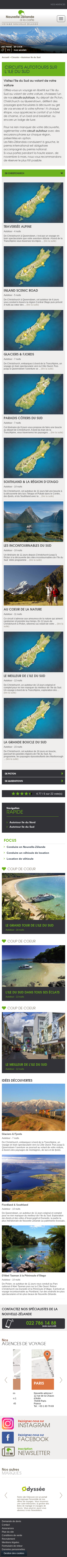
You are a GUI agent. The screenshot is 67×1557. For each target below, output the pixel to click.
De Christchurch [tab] (14, 173)
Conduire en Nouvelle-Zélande (26, 846)
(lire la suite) (50, 241)
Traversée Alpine (18, 226)
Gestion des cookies (14, 1553)
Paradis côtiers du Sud (23, 417)
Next (61, 1380)
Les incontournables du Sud (27, 545)
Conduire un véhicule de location (28, 852)
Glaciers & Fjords (19, 354)
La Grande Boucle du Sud (25, 742)
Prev (6, 1380)
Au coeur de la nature (23, 609)
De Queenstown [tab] (14, 781)
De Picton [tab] (10, 773)
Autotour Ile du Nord (22, 822)
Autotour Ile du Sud (21, 826)
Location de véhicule (20, 858)
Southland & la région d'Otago (31, 481)
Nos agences (58, 4)
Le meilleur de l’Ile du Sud (24, 675)
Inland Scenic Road (21, 290)
